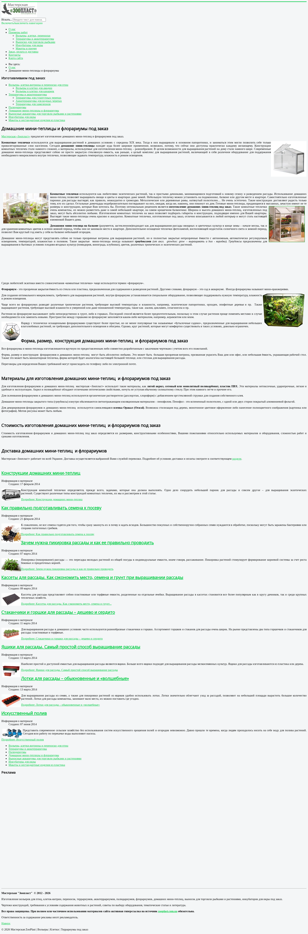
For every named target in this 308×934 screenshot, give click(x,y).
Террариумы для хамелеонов (33, 104)
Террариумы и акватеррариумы (35, 38)
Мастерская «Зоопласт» (15, 136)
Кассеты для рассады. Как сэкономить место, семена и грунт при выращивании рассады (92, 577)
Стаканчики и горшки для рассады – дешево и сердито (58, 612)
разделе (236, 458)
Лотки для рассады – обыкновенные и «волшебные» (75, 678)
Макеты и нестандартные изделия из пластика (37, 120)
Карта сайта (16, 58)
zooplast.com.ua (167, 911)
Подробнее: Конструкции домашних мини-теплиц (52, 499)
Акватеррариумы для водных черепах (39, 100)
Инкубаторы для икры (29, 45)
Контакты (14, 54)
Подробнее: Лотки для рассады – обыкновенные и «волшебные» (60, 704)
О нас (12, 29)
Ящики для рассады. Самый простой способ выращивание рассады (70, 647)
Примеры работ (18, 32)
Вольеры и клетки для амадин (34, 88)
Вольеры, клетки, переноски (33, 35)
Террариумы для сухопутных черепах (38, 97)
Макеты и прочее (26, 48)
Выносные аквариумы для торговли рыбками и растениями (45, 113)
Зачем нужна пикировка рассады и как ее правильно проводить (87, 542)
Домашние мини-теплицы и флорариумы (34, 110)
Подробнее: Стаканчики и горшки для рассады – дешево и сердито (62, 638)
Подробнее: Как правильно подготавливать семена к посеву (57, 534)
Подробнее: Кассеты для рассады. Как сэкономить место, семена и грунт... (66, 603)
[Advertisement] (43, 171)
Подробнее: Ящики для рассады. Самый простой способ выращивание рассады (69, 670)
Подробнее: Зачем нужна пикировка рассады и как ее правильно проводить (67, 569)
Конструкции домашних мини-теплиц (40, 473)
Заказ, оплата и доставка (23, 51)
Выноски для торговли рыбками (35, 42)
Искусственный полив (24, 713)
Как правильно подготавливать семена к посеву (51, 508)
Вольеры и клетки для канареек (35, 91)
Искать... (6, 19)
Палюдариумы (17, 107)
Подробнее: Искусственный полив (22, 739)
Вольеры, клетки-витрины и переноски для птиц (38, 84)
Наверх (5, 923)
